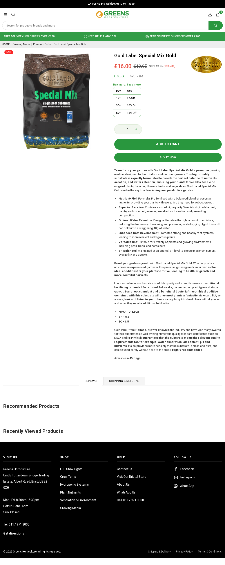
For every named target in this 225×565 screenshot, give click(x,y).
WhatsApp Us (126, 492)
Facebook (187, 469)
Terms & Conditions (210, 551)
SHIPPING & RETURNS (124, 381)
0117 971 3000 (19, 524)
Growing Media (22, 44)
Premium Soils (42, 44)
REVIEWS (91, 381)
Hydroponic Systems (74, 484)
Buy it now (168, 157)
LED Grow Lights (71, 469)
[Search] (13, 14)
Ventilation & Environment (78, 500)
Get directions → (15, 533)
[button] (218, 14)
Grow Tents (68, 476)
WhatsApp (187, 486)
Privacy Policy (184, 551)
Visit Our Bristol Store (131, 476)
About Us (123, 484)
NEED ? (96, 36)
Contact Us (124, 469)
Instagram (187, 477)
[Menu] (5, 14)
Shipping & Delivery (159, 551)
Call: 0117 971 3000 (130, 500)
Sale (9, 52)
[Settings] (210, 14)
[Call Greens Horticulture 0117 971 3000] (112, 4)
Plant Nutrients (70, 492)
